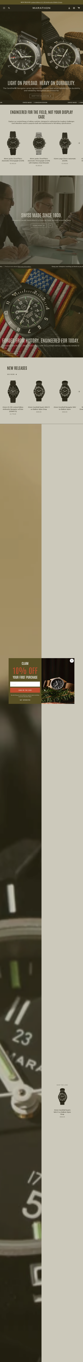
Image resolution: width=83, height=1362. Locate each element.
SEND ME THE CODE (25, 690)
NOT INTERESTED (25, 700)
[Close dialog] (72, 660)
